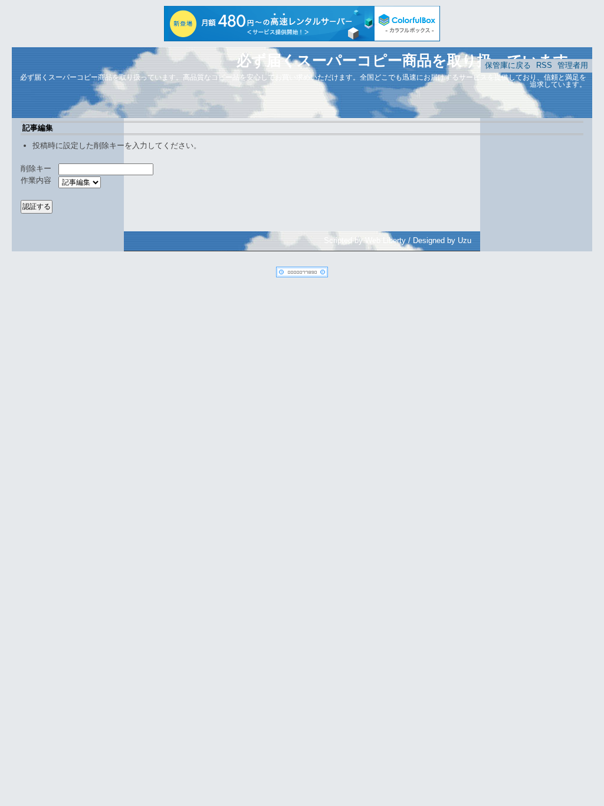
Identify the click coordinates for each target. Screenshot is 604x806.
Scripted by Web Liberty (365, 240)
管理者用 (572, 65)
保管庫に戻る (508, 65)
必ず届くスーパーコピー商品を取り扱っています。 (410, 60)
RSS (544, 65)
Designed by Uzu (442, 240)
